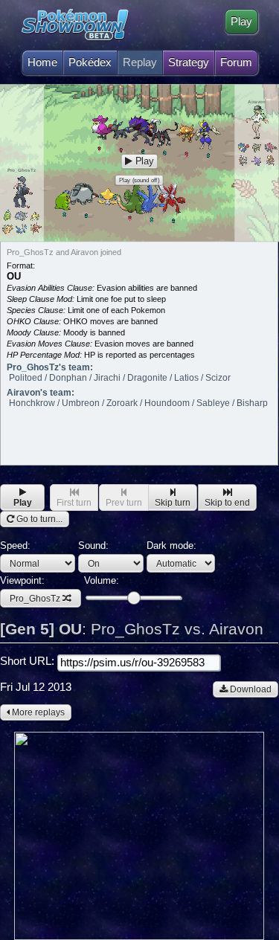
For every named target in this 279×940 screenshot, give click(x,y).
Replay (140, 62)
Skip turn (172, 503)
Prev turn (124, 503)
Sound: (93, 545)
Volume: (101, 580)
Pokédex (90, 62)
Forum (236, 62)
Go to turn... (38, 519)
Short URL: (28, 661)
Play (241, 22)
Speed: (15, 545)
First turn (74, 503)
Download (250, 689)
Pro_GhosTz (35, 598)
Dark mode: (171, 545)
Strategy (188, 62)
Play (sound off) (139, 180)
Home (42, 62)
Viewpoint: (30, 589)
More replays (37, 712)
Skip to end (227, 503)
